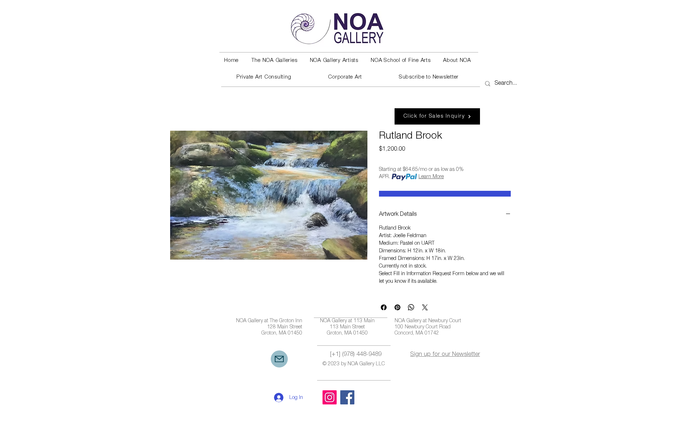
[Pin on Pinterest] (397, 307)
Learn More (431, 177)
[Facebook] (347, 397)
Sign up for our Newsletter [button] (445, 355)
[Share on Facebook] (383, 307)
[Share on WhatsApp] (411, 307)
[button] (274, 61)
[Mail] (279, 358)
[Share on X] (425, 307)
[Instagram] (330, 397)
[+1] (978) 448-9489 (356, 355)
